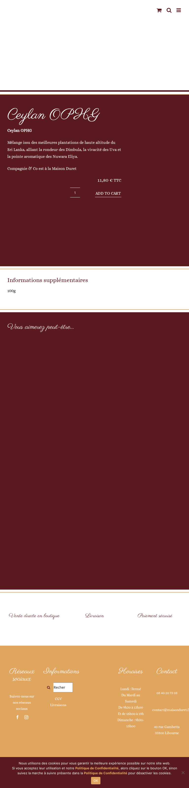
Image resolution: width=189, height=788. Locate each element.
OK (96, 781)
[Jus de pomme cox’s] (94, 450)
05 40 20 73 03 (167, 693)
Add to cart (108, 193)
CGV (58, 699)
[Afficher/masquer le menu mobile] (179, 10)
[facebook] (17, 717)
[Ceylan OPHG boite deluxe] (155, 182)
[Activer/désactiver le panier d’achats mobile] (159, 10)
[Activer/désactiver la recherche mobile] (169, 10)
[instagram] (26, 717)
